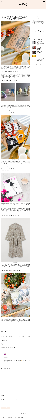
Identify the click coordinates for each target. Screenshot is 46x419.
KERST (8, 333)
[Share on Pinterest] (7, 331)
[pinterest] (40, 31)
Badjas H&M (15, 262)
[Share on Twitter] (5, 331)
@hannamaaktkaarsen (16, 102)
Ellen (5, 356)
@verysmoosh (23, 106)
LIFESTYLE (18, 14)
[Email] (43, 31)
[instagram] (35, 31)
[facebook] (38, 31)
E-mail (2, 391)
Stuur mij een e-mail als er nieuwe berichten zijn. (10, 405)
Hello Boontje (23, 4)
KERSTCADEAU (12, 333)
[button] (44, 1)
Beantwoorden (5, 349)
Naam (2, 386)
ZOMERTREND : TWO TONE (24, 335)
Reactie (3, 374)
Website (2, 395)
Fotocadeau (15, 317)
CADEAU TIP (4, 333)
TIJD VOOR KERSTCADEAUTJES (11, 326)
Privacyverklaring (19, 417)
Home (2, 12)
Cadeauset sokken (15, 159)
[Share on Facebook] (4, 331)
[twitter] (33, 31)
